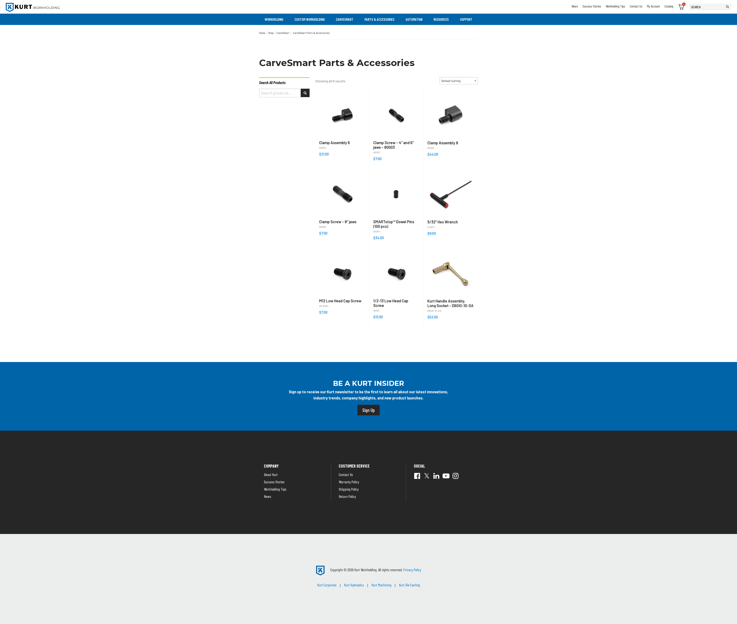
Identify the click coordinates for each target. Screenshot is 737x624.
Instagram (455, 475)
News (575, 6)
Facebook (417, 475)
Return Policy (347, 496)
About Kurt (271, 474)
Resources (441, 19)
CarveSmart (344, 19)
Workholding (274, 19)
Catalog (668, 6)
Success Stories (591, 6)
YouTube (446, 475)
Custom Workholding (310, 19)
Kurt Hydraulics (354, 585)
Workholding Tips (615, 6)
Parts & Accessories (379, 19)
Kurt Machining (381, 585)
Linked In (436, 475)
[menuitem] (274, 19)
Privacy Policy (412, 569)
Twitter (426, 475)
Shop (270, 33)
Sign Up (368, 410)
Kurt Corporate (326, 585)
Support (466, 19)
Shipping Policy (349, 489)
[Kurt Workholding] (32, 7)
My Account (653, 6)
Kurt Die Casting (409, 585)
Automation (414, 19)
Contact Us (636, 6)
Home (262, 33)
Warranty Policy (349, 481)
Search (305, 93)
